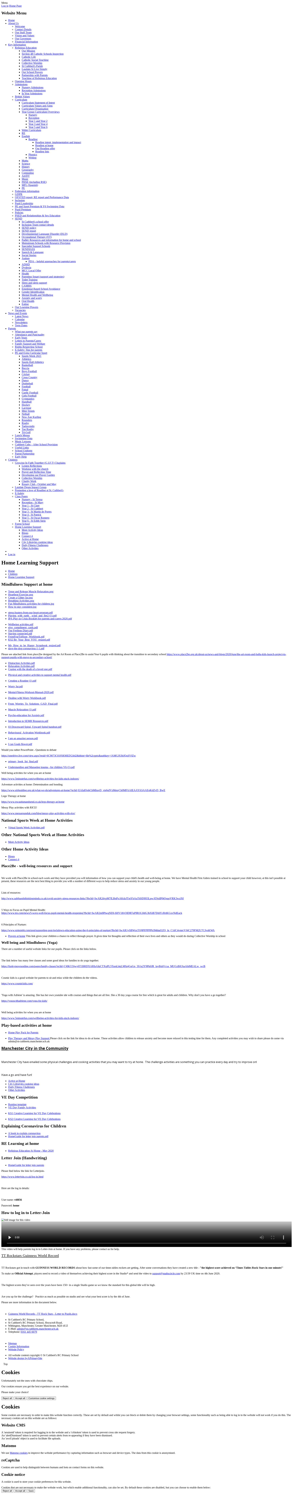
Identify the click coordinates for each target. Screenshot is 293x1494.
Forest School (22, 523)
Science (26, 163)
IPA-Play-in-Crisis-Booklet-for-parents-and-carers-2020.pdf (40, 618)
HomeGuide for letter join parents (26, 1165)
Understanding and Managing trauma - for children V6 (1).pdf (41, 767)
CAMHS (27, 285)
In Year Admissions (32, 93)
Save (31, 1491)
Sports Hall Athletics (33, 362)
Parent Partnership (24, 453)
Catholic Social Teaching (35, 59)
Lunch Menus (22, 435)
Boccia (25, 368)
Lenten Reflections (32, 465)
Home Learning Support (28, 526)
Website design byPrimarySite (25, 1358)
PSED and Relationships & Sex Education (37, 215)
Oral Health (28, 301)
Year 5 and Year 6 (37, 127)
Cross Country (29, 377)
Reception (33, 117)
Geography (28, 169)
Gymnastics (28, 398)
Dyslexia (26, 267)
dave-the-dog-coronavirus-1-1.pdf (26, 648)
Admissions (21, 84)
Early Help (21, 456)
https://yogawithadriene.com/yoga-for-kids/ (24, 1000)
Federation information (27, 191)
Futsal (25, 389)
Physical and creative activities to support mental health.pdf (39, 674)
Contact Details (23, 29)
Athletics (26, 359)
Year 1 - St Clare (31, 505)
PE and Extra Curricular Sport (31, 352)
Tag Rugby (28, 429)
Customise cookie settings (41, 1398)
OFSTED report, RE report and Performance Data (42, 197)
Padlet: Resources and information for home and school (51, 240)
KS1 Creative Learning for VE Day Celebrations (34, 1113)
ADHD (26, 264)
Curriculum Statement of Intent (38, 102)
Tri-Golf (26, 432)
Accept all (20, 1398)
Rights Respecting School (29, 346)
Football (26, 386)
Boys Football (29, 371)
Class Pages (21, 496)
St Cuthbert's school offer (35, 221)
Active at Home (30, 539)
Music (25, 179)
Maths (25, 160)
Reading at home (44, 145)
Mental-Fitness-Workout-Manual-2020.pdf (31, 692)
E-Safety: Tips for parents (28, 349)
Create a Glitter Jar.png (20, 597)
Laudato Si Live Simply (34, 69)
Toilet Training (29, 279)
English (26, 136)
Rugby (25, 423)
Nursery (32, 114)
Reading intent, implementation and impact (58, 142)
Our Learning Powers (26, 307)
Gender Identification (33, 291)
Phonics (32, 154)
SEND (18, 218)
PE (23, 188)
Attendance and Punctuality (29, 334)
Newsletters (21, 322)
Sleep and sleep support (34, 282)
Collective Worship (32, 63)
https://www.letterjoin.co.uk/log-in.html (22, 1176)
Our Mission (28, 50)
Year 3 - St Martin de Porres (37, 511)
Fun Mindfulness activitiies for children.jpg (31, 603)
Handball (27, 401)
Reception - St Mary (32, 502)
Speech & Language (33, 252)
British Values (22, 96)
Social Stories (29, 255)
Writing (32, 157)
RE (23, 133)
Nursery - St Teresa (32, 499)
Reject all (7, 1398)
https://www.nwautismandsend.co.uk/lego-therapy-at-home (32, 801)
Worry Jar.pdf (15, 686)
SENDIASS (28, 249)
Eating (25, 304)
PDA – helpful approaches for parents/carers (52, 261)
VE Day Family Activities (22, 1107)
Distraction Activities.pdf (21, 663)
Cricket (26, 374)
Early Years (21, 337)
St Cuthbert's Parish (32, 66)
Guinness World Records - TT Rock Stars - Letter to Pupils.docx (42, 1313)
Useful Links (22, 447)
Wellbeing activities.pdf (20, 624)
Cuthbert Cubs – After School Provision (36, 444)
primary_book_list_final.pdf (23, 761)
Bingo (25, 533)
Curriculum (21, 99)
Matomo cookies (19, 1452)
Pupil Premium (23, 209)
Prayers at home (16, 936)
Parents (12, 328)
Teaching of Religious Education (39, 78)
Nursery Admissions (32, 87)
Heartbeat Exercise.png (20, 594)
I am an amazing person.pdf (23, 738)
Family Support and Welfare (30, 343)
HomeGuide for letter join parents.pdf (28, 1136)
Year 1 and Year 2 (37, 121)
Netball (26, 414)
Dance (25, 380)
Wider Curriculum (31, 130)
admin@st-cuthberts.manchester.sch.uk (37, 1328)
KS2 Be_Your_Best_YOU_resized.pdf (29, 639)
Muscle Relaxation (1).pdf (22, 709)
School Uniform (23, 450)
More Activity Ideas (32, 530)
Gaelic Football (30, 392)
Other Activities (30, 548)
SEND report (29, 230)
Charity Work (29, 481)
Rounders (27, 420)
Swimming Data (23, 438)
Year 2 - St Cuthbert (32, 508)
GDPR (18, 194)
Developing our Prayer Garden (38, 475)
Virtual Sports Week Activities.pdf (26, 827)
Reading (32, 139)
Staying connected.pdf (20, 633)
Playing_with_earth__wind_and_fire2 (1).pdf (32, 615)
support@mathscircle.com (166, 1273)
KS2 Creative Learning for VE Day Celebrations (34, 1119)
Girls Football (29, 395)
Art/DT (26, 175)
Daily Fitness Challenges (35, 545)
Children (12, 459)
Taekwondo (28, 426)
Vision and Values (24, 35)
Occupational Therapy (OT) (37, 237)
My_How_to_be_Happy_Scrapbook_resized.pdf (34, 645)
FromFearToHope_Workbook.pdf (26, 636)
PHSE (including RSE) (34, 182)
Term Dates (21, 325)
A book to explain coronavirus (24, 1133)
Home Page (15, 5)
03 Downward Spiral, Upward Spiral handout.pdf (34, 726)
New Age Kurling (31, 417)
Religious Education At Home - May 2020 (31, 1150)
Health (25, 273)
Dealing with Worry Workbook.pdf (27, 698)
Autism (26, 258)
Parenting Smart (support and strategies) (43, 276)
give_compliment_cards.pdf (23, 627)
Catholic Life (29, 56)
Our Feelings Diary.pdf (20, 630)
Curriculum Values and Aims (37, 105)
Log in (4, 5)
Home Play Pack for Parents (23, 1032)
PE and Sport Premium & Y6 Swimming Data (39, 206)
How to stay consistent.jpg (22, 606)
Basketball (27, 365)
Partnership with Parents (35, 75)
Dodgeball (27, 383)
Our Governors (23, 38)
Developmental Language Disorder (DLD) (44, 233)
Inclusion (20, 200)
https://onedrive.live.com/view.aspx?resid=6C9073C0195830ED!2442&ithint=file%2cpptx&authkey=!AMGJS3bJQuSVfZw (68, 755)
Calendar (20, 319)
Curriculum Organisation (35, 108)
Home (11, 20)
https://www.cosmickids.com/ (17, 983)
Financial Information (26, 41)
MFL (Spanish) (30, 185)
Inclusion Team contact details (38, 224)
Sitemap (12, 1343)
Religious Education (26, 47)
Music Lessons (23, 441)
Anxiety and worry (32, 298)
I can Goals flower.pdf (20, 744)
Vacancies (20, 310)
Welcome (20, 26)
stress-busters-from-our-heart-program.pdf (30, 612)
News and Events (17, 313)
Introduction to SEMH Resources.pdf (28, 721)
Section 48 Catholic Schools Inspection (43, 53)
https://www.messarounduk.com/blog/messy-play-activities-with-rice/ (38, 813)
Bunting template (17, 1104)
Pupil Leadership (24, 203)
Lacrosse (26, 407)
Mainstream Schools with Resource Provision (46, 243)
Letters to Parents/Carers (28, 340)
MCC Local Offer (31, 270)
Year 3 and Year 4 (37, 124)
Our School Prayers (32, 72)
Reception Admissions (34, 90)
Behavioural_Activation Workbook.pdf (29, 732)
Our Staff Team (23, 32)
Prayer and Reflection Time (36, 472)
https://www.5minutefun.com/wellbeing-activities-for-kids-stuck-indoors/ (40, 778)
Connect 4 (27, 536)
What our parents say (26, 331)
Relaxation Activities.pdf (21, 666)
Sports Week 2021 (31, 356)
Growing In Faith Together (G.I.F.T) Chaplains (40, 462)
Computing (28, 172)
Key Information (17, 44)
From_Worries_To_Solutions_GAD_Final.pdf (33, 703)
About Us (13, 23)
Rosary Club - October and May (39, 484)
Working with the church (35, 468)
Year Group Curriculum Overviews (41, 111)
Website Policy (16, 1349)
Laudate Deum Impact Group (30, 487)
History (26, 166)
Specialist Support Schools (36, 246)
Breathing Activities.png (21, 600)
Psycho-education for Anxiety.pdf (26, 715)
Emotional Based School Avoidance (41, 288)
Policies (19, 212)
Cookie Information (18, 1346)
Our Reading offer (45, 148)
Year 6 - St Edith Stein (34, 520)
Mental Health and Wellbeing (37, 295)
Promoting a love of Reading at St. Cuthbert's (39, 490)
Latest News (21, 316)
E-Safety (19, 493)
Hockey (26, 404)
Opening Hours (23, 81)
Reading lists (42, 151)
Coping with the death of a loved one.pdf (30, 669)
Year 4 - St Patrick (31, 514)
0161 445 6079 (29, 1331)
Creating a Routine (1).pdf (22, 680)
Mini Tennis (28, 410)
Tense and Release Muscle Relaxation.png (30, 591)
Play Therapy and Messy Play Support (29, 1038)
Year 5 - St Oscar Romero (35, 517)
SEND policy (29, 227)
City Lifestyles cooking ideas (37, 542)
